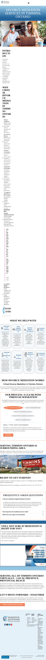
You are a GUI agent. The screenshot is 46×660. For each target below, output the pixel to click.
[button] (28, 3)
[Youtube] (11, 624)
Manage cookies (5, 657)
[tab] (13, 407)
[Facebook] (5, 624)
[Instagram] (7, 624)
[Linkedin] (9, 624)
